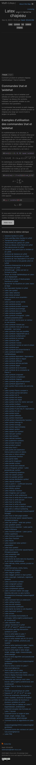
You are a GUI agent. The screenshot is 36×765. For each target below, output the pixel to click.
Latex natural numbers (13, 481)
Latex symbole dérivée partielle (16, 363)
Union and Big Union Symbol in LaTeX (18, 238)
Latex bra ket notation (13, 604)
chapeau (19, 27)
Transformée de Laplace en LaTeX (17, 243)
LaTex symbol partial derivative (16, 393)
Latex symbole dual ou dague (15, 359)
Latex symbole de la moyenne (15, 368)
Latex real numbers (12, 436)
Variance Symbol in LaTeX (14, 236)
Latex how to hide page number (16, 516)
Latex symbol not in (12, 395)
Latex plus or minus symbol (15, 454)
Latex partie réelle (11, 459)
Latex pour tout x (11, 447)
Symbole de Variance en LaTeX (16, 254)
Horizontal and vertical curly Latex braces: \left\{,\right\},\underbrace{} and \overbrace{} (19, 681)
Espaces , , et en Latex (18, 693)
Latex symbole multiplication (15, 336)
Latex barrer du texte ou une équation (18, 609)
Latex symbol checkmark (14, 418)
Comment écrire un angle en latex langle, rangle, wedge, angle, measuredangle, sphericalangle (17, 716)
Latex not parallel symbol (14, 477)
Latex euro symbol (11, 547)
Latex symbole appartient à (15, 384)
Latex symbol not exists (13, 397)
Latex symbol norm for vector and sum (19, 402)
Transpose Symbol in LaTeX (15, 240)
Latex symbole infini (12, 340)
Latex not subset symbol (14, 475)
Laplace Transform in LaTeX (15, 625)
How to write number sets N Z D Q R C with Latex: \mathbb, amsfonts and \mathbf (19, 641)
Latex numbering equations (14, 472)
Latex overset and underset (15, 466)
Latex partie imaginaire (13, 461)
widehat (28, 24)
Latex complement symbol (14, 588)
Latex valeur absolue (12, 293)
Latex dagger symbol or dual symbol (18, 575)
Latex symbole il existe (13, 343)
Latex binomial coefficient (14, 607)
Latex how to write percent (14, 500)
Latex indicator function (13, 491)
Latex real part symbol (13, 434)
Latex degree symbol (12, 572)
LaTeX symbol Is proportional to (16, 406)
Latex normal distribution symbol (17, 479)
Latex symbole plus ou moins (15, 311)
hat (23, 24)
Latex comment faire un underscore (18, 600)
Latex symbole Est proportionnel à (17, 350)
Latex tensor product (12, 295)
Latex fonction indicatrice (14, 536)
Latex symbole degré (12, 365)
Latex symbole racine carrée (15, 302)
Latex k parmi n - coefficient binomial (18, 484)
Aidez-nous (8, 223)
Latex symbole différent (13, 361)
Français (4, 74)
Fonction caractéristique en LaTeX (17, 691)
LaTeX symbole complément (15, 377)
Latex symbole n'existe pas (14, 324)
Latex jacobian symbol (13, 486)
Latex (10, 24)
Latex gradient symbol (13, 525)
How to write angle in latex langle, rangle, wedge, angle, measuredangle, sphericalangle (18, 652)
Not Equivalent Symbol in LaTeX (16, 288)
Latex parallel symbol (12, 463)
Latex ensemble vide (12, 554)
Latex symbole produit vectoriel (16, 306)
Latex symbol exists (12, 413)
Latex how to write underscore (16, 495)
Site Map (27, 4)
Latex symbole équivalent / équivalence (19, 356)
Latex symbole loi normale (14, 338)
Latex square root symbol (14, 431)
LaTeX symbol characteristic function (18, 420)
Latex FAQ (8, 734)
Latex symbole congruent (14, 375)
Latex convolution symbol (14, 582)
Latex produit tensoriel (13, 443)
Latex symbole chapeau (13, 379)
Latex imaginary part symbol (15, 493)
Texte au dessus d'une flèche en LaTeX (19, 245)
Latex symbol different (13, 415)
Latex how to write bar (13, 502)
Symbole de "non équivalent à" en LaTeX (19, 259)
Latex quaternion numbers (14, 441)
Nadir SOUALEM (27, 20)
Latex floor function (12, 538)
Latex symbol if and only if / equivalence (19, 409)
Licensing (30, 9)
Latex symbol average (13, 425)
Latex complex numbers (13, 586)
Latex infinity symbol (12, 488)
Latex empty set (10, 557)
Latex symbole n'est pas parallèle (17, 331)
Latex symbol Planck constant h (16, 390)
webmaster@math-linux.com (11, 749)
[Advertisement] (18, 53)
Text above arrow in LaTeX (14, 247)
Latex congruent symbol (13, 584)
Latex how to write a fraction (15, 504)
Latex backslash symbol (13, 611)
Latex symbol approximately (15, 427)
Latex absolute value (12, 622)
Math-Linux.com (10, 3)
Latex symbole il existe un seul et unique (19, 345)
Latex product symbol (13, 445)
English (11, 74)
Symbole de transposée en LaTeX (17, 256)
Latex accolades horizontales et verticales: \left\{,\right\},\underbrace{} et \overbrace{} (19, 618)
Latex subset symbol (12, 429)
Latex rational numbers (13, 438)
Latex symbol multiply (13, 404)
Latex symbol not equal (13, 400)
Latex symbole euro (12, 347)
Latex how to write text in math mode (18, 497)
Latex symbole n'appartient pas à (17, 334)
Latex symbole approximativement (17, 381)
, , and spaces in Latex (18, 627)
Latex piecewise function (14, 456)
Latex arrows (9, 613)
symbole (17, 24)
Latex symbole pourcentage (15, 309)
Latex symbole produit (13, 304)
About (21, 4)
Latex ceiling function (12, 602)
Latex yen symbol (11, 290)
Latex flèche (9, 541)
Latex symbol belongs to (14, 422)
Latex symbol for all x (12, 411)
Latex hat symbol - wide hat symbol (18, 522)
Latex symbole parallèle (13, 313)
